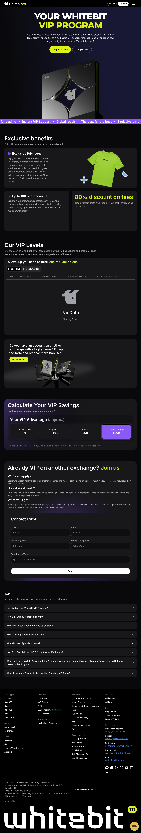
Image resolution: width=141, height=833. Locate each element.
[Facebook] (111, 767)
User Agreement (79, 738)
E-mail (74, 527)
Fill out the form (19, 359)
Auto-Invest (9, 727)
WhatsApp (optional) (80, 541)
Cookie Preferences (84, 789)
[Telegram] (107, 767)
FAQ (73, 729)
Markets (8, 740)
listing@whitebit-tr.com (115, 731)
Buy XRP (8, 714)
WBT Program (44, 710)
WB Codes (43, 702)
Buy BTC (8, 702)
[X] (121, 767)
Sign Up (123, 3)
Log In (112, 3)
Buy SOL (8, 710)
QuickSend (43, 698)
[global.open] (133, 4)
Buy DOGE (9, 717)
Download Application (81, 698)
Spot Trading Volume (20, 554)
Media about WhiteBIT (82, 725)
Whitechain (110, 698)
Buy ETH (8, 706)
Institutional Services (47, 723)
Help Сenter (110, 711)
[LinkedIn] (131, 767)
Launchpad (9, 731)
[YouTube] (126, 767)
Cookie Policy (78, 750)
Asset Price (9, 752)
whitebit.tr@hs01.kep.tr (115, 760)
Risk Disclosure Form (81, 754)
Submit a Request (113, 715)
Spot (6, 744)
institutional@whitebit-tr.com (118, 753)
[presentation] (40, 532)
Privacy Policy (78, 746)
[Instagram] (116, 767)
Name (13, 527)
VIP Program (43, 714)
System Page (78, 714)
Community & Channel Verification (87, 706)
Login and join (60, 49)
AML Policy (77, 742)
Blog (74, 721)
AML (40, 706)
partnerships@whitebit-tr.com (118, 746)
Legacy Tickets (112, 719)
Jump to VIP (82, 49)
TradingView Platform (14, 748)
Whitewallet (110, 702)
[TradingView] (107, 772)
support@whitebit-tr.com (116, 738)
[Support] (134, 826)
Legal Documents (79, 758)
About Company (79, 702)
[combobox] (70, 559)
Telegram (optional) (20, 541)
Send (70, 571)
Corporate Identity (80, 717)
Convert (8, 698)
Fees (74, 710)
